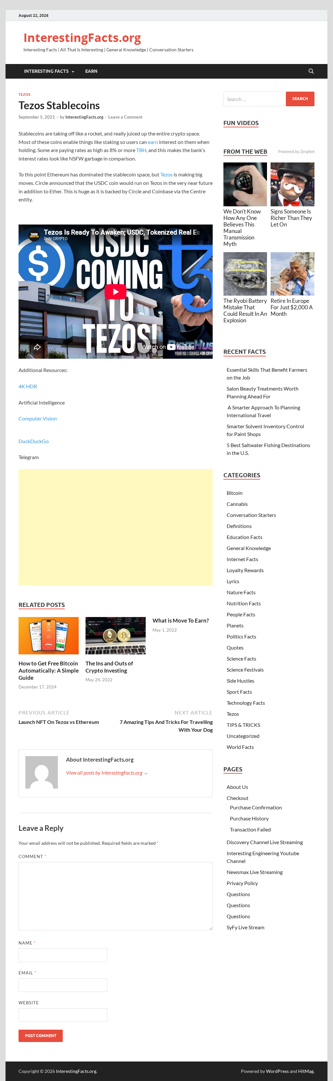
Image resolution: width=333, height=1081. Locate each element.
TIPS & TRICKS (243, 725)
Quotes (235, 647)
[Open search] (311, 71)
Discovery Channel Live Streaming (265, 842)
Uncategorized (243, 736)
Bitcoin (235, 493)
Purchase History (249, 818)
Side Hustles (240, 680)
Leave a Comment (125, 117)
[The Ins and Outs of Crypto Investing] (116, 638)
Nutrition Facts (244, 603)
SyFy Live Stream (245, 927)
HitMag (305, 1071)
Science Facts (241, 658)
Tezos (24, 94)
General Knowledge (249, 548)
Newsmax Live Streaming (255, 872)
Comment (33, 856)
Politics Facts (241, 636)
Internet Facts (242, 559)
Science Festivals (245, 669)
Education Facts (244, 537)
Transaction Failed (250, 829)
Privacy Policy (242, 883)
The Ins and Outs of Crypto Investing (109, 667)
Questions (238, 894)
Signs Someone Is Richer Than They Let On (291, 218)
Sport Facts (239, 691)
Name (27, 943)
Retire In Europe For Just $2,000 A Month (292, 307)
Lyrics (233, 581)
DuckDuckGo (34, 441)
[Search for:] (268, 99)
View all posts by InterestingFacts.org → (107, 772)
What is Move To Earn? (181, 620)
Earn (91, 71)
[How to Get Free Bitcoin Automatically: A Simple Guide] (49, 638)
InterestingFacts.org (82, 37)
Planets (235, 625)
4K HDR (28, 386)
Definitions (239, 526)
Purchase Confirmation (256, 807)
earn (153, 142)
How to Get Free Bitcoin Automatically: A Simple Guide (49, 670)
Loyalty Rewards (245, 570)
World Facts (240, 747)
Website (29, 1002)
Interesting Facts (46, 71)
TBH (141, 150)
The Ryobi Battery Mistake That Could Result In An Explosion (245, 310)
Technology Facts (246, 703)
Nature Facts (241, 592)
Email (27, 972)
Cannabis (237, 504)
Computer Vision (38, 418)
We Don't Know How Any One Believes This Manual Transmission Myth (242, 227)
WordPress (277, 1071)
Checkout (237, 798)
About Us (237, 787)
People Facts (241, 614)
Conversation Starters (251, 515)
